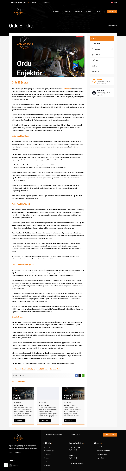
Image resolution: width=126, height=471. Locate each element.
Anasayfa (110, 26)
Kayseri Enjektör (44, 405)
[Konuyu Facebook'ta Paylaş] (76, 375)
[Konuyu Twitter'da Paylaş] (79, 375)
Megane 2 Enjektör (70, 405)
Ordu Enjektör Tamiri (55, 369)
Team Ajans (17, 452)
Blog (115, 26)
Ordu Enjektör (16, 369)
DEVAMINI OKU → (19, 420)
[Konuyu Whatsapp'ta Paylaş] (83, 375)
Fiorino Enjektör (19, 405)
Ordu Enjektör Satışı (42, 369)
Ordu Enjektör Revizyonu (28, 369)
